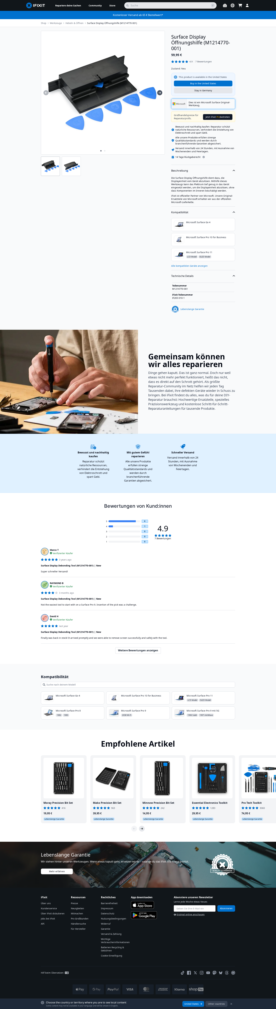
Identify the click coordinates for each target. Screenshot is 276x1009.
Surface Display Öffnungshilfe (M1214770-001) (112, 23)
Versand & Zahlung (111, 933)
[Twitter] (195, 973)
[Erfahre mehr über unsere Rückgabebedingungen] (203, 157)
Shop (43, 23)
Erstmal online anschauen (191, 914)
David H (54, 616)
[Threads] (227, 973)
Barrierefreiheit (109, 903)
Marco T (54, 549)
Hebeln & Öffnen (74, 23)
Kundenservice (49, 908)
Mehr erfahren (57, 871)
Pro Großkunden (79, 918)
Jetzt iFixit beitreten (218, 116)
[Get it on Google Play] (144, 915)
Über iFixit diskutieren (53, 913)
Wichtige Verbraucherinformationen (115, 940)
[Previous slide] (134, 829)
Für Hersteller (78, 928)
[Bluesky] (220, 973)
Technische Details (182, 276)
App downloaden (142, 897)
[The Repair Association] (233, 973)
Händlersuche (78, 923)
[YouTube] (208, 973)
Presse (74, 903)
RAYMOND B (56, 583)
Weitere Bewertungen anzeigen (138, 650)
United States (191, 1003)
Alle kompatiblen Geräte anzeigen (189, 265)
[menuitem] (68, 5)
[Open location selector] (232, 5)
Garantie (105, 928)
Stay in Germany (203, 90)
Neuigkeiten (77, 908)
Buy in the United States (203, 83)
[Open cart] (240, 5)
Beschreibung (179, 170)
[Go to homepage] (37, 5)
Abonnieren (226, 908)
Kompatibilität (179, 212)
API (42, 923)
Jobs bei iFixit (48, 918)
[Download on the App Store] (142, 905)
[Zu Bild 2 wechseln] (105, 151)
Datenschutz (107, 913)
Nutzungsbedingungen (113, 918)
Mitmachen (77, 913)
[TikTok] (182, 973)
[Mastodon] (214, 973)
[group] (46, 93)
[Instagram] (202, 973)
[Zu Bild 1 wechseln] (101, 151)
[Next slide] (142, 829)
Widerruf (106, 923)
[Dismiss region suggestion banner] (231, 1004)
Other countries (216, 1003)
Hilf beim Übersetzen (52, 972)
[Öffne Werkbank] (225, 5)
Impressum (107, 908)
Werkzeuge (56, 23)
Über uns (46, 903)
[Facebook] (189, 973)
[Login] (247, 5)
